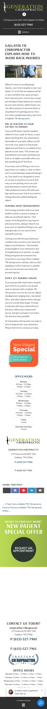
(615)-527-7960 (23, 24)
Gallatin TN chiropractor (18, 118)
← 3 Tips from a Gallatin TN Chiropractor (22, 504)
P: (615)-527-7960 (23, 462)
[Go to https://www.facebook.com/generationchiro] (24, 14)
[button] (23, 549)
